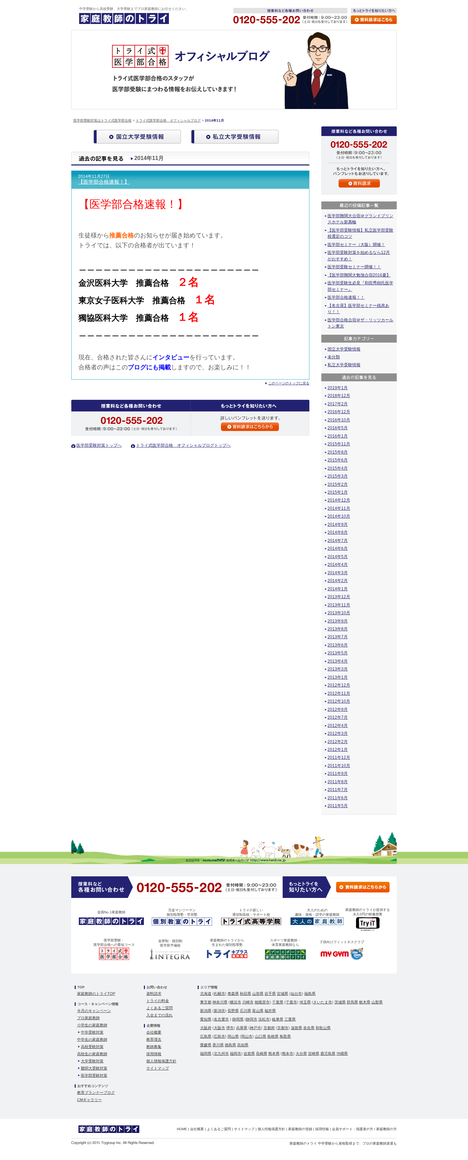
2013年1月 (338, 677)
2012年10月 (339, 701)
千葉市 (291, 1002)
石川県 (245, 1011)
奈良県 (309, 1028)
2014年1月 (338, 589)
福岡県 (205, 1053)
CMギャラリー (89, 1100)
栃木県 (364, 1002)
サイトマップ (157, 1068)
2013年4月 (338, 661)
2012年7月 (338, 717)
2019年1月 (338, 387)
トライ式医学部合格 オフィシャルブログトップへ (183, 445)
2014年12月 (339, 500)
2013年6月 (338, 645)
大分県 (301, 1053)
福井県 (270, 1011)
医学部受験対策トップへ (99, 445)
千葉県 (277, 1002)
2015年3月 (338, 476)
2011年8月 (338, 781)
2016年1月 (338, 436)
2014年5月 (338, 556)
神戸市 (255, 1028)
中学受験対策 (92, 1032)
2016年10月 (339, 420)
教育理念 (153, 1039)
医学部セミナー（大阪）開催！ (356, 244)
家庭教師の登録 (300, 1129)
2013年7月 (338, 636)
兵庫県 (241, 1028)
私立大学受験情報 (344, 364)
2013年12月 (339, 596)
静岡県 (238, 1019)
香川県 (218, 1045)
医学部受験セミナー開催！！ (354, 266)
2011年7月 (338, 789)
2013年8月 (338, 629)
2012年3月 (338, 733)
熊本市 (287, 1053)
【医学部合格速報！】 (104, 182)
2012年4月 (338, 725)
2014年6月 (338, 548)
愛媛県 (205, 1045)
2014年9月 (338, 524)
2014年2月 (338, 580)
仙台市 (296, 993)
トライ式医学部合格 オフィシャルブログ (168, 120)
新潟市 (219, 1011)
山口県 (260, 1036)
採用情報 (153, 1054)
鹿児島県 (327, 1053)
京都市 (282, 1028)
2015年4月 (338, 468)
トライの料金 (157, 1001)
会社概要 (153, 1032)
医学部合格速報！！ (346, 297)
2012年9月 (338, 709)
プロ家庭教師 (88, 1018)
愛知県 (205, 1019)
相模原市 (262, 1002)
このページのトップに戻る (288, 383)
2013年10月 (339, 612)
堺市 (230, 1028)
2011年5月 (338, 805)
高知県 (242, 1045)
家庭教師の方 (386, 1129)
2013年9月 (338, 621)
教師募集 (153, 1047)
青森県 (233, 993)
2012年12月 (339, 685)
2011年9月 (338, 773)
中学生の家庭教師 (92, 1039)
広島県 (205, 1036)
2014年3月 (338, 572)
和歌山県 (323, 1028)
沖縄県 (342, 1053)
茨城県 (340, 1002)
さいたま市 (322, 1002)
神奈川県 (219, 1002)
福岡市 (235, 1053)
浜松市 (264, 1019)
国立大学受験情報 (344, 349)
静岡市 (251, 1019)
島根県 (273, 1036)
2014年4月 (338, 564)
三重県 (290, 1019)
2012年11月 (339, 693)
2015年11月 (339, 444)
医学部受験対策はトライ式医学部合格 (102, 120)
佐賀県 (249, 1053)
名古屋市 (221, 1019)
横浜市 (235, 1002)
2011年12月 (339, 757)
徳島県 (230, 1045)
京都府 (269, 1028)
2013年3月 (338, 669)
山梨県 (377, 1002)
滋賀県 (296, 1028)
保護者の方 (364, 1129)
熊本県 (274, 1053)
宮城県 (282, 993)
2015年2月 (338, 484)
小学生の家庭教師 (92, 1025)
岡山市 (247, 1036)
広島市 (219, 1036)
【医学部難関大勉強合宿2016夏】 (359, 275)
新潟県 (205, 1011)
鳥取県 (285, 1036)
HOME (182, 1129)
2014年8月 (338, 532)
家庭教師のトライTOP (96, 993)
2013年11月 (339, 605)
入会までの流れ (159, 1015)
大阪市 (219, 1028)
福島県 (310, 993)
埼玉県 (305, 1002)
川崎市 (248, 1002)
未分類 (334, 357)
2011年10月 (339, 765)
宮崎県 (313, 1053)
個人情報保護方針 (161, 1061)
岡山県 (233, 1036)
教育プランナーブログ (96, 1092)
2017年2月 (338, 404)
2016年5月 (338, 427)
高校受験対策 (92, 1047)
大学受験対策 (92, 1061)
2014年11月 (339, 508)
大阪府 (205, 1028)
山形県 (257, 993)
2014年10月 (339, 516)
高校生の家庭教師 (92, 1054)
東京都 (205, 1002)
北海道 (205, 993)
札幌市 (219, 993)
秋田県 (245, 993)
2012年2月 (338, 741)
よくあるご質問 (159, 1008)
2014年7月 (338, 540)
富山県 (257, 1011)
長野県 (233, 1011)
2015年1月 (338, 492)
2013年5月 (338, 653)
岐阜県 (277, 1019)
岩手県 (270, 993)
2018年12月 (339, 395)
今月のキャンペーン (94, 1011)
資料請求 (153, 993)
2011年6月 (338, 797)
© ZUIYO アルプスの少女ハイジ (236, 860)
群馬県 (352, 1002)
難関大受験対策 (94, 1068)
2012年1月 (338, 749)
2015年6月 (338, 460)
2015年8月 (338, 452)
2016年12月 (339, 411)
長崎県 (261, 1053)
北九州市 (221, 1053)
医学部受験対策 (94, 1075)
